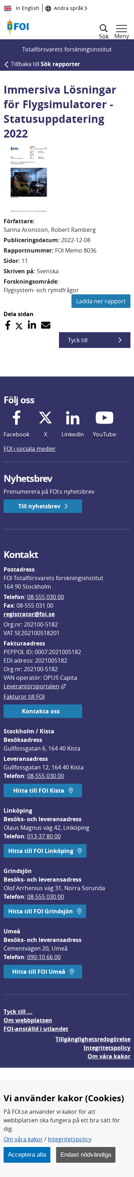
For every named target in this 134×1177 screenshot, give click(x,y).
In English (26, 8)
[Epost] (45, 325)
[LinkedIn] (32, 325)
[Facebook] (7, 325)
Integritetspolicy (69, 1139)
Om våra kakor (23, 1139)
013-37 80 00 (44, 836)
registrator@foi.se (29, 614)
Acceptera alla (27, 1154)
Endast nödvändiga (85, 1154)
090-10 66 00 (44, 957)
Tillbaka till (45, 64)
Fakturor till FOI (24, 696)
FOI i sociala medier (30, 449)
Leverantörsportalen (35, 686)
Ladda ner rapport (101, 301)
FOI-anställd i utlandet (36, 1029)
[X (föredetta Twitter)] (19, 325)
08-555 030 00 (45, 597)
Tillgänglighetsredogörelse (92, 1039)
